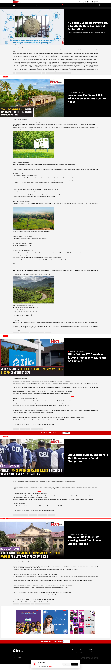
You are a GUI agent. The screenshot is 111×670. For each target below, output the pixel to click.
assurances (94, 495)
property (95, 124)
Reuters (82, 351)
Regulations (16, 47)
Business (22, 5)
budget (31, 315)
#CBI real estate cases (51, 514)
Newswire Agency (83, 451)
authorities (46, 569)
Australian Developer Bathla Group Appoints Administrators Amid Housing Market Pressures (34, 601)
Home (72, 649)
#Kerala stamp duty (16, 332)
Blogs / (71, 92)
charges (62, 322)
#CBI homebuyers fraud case (42, 514)
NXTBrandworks (67, 5)
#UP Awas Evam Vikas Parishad (25, 603)
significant (46, 257)
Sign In (80, 1)
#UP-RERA (32, 603)
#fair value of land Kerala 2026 (34, 332)
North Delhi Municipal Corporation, (84, 55)
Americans (89, 387)
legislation (16, 271)
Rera (82, 5)
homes (73, 395)
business (54, 391)
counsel (25, 589)
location (50, 166)
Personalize (66, 664)
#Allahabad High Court (45, 603)
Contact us (87, 5)
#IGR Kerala (42, 332)
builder (32, 505)
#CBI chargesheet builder (33, 514)
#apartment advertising (34, 428)
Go (98, 5)
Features (17, 5)
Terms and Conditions (75, 652)
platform (67, 383)
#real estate (41, 428)
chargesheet (41, 499)
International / (72, 351)
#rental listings (22, 428)
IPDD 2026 (60, 5)
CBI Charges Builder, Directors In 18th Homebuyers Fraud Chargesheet (40, 7)
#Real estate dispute (16, 603)
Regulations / (72, 19)
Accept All (75, 664)
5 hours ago (75, 92)
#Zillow (14, 428)
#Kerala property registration (24, 332)
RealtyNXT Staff (81, 92)
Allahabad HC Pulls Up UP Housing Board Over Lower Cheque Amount (69, 7)
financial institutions (83, 483)
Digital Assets (48, 5)
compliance (27, 582)
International (28, 5)
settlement (26, 403)
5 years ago (77, 19)
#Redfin (18, 428)
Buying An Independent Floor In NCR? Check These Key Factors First (29, 330)
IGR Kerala (30, 243)
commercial (27, 191)
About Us (90, 649)
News (81, 649)
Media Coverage (73, 651)
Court (26, 566)
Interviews (77, 5)
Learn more (51, 666)
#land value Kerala (48, 332)
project (39, 490)
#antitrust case (28, 428)
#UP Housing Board (38, 603)
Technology (35, 5)
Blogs (15, 119)
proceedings (66, 576)
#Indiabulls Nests (15, 514)
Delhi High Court (17, 53)
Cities (73, 5)
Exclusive (54, 5)
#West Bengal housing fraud (23, 514)
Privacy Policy (91, 651)
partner (41, 487)
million (30, 412)
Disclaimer (82, 652)
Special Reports (41, 5)
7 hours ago (77, 351)
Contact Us (82, 651)
